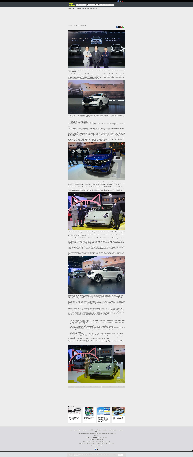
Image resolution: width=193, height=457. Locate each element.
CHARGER (89, 4)
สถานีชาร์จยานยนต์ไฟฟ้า (113, 429)
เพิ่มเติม (112, 4)
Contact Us (121, 429)
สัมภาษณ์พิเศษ (100, 4)
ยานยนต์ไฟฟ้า (83, 4)
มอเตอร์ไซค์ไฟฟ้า (98, 429)
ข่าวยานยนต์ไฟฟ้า (77, 429)
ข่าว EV (78, 4)
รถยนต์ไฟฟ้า (91, 429)
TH (123, 1)
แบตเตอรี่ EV (95, 4)
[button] (116, 5)
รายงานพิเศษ (107, 4)
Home (71, 429)
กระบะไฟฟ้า (105, 429)
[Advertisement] (96, 17)
